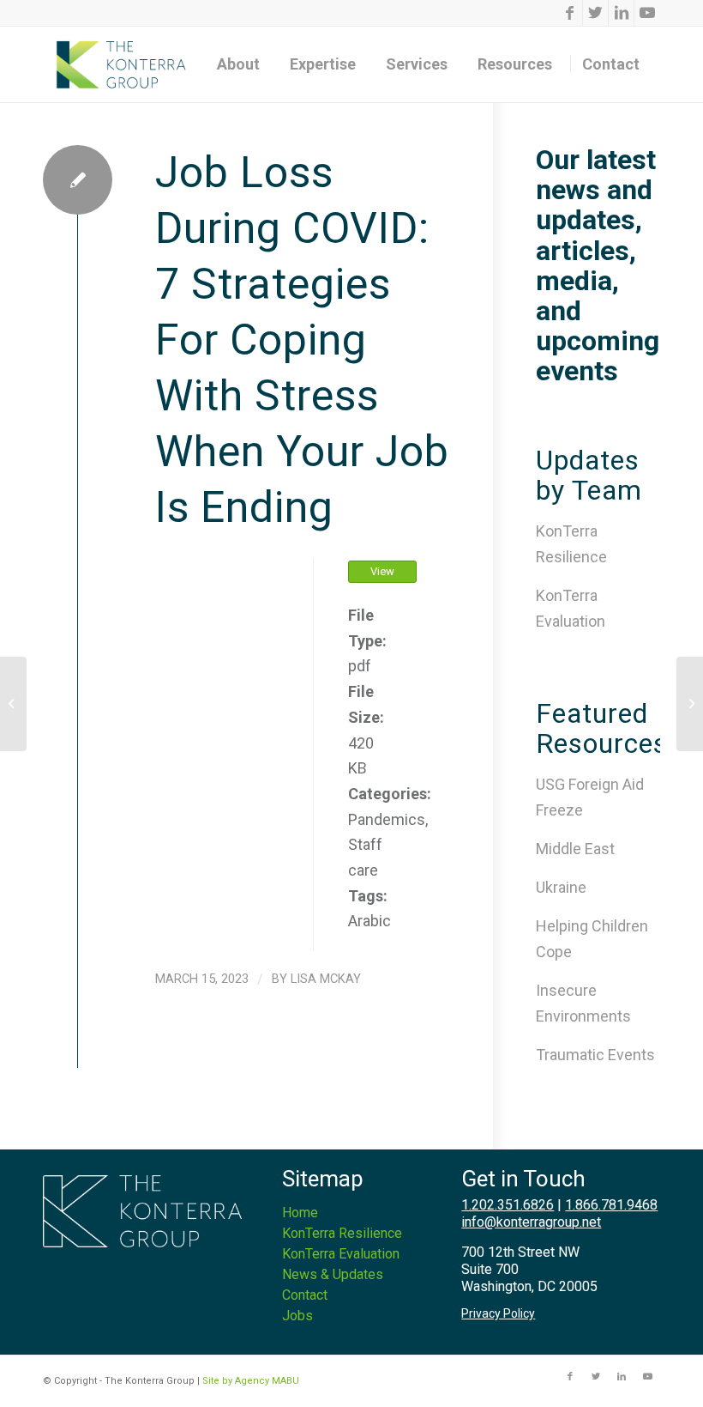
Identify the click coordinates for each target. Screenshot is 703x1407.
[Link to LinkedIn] (621, 13)
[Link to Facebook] (569, 13)
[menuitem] (244, 64)
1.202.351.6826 (507, 1205)
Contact (304, 1295)
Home (300, 1212)
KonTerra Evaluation (341, 1254)
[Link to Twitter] (595, 13)
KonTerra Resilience (342, 1233)
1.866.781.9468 (611, 1205)
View (382, 571)
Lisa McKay (326, 978)
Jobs (297, 1315)
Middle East (575, 849)
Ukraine (561, 887)
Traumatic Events (595, 1055)
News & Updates (332, 1274)
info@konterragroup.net (531, 1222)
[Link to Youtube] (647, 13)
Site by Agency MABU (250, 1380)
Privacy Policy (498, 1313)
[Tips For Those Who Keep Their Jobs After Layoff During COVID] (13, 704)
